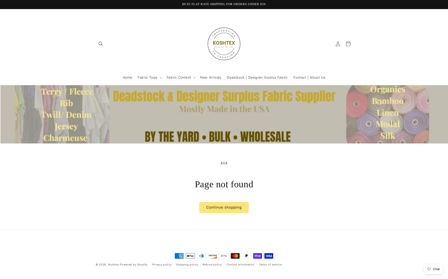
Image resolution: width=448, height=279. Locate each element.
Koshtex (114, 264)
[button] (101, 44)
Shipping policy (187, 264)
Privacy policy (162, 264)
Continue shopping (224, 207)
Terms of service (270, 264)
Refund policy (212, 264)
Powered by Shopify (134, 264)
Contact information (240, 264)
